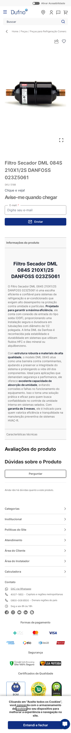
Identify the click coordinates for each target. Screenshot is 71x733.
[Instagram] (14, 611)
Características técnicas (21, 434)
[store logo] (19, 11)
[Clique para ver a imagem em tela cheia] (35, 95)
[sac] (58, 13)
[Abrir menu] (5, 11)
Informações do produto (22, 242)
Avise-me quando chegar (31, 197)
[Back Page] (8, 31)
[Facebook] (8, 611)
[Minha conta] (51, 12)
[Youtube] (20, 611)
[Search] (62, 21)
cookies (21, 708)
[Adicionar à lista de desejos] (64, 41)
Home (15, 31)
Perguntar (35, 473)
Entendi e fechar (35, 725)
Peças (24, 31)
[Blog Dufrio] (33, 611)
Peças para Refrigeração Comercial (49, 31)
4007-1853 (17, 594)
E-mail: (13, 205)
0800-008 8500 (20, 600)
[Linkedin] (27, 611)
